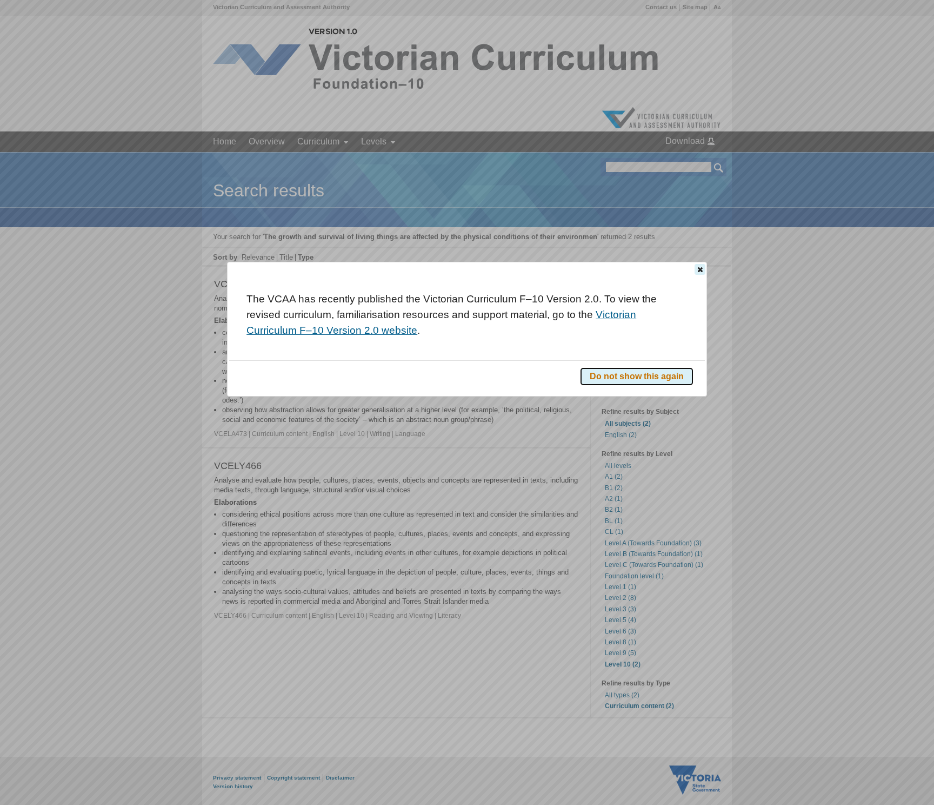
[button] (700, 269)
